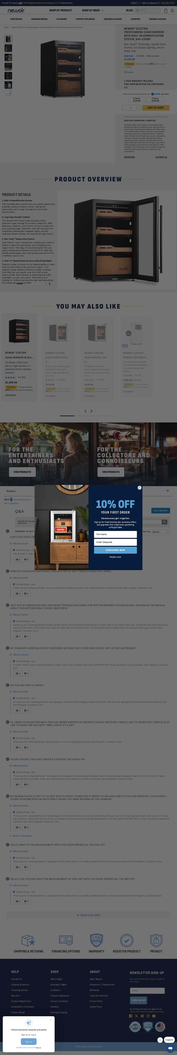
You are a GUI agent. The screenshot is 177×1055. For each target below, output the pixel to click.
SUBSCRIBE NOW (115, 550)
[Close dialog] (139, 487)
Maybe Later (115, 557)
